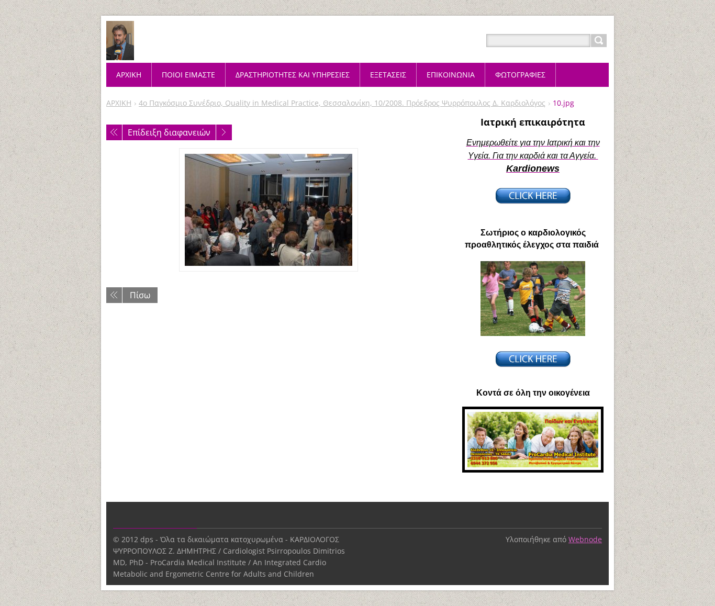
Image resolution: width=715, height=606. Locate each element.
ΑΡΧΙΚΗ (118, 103)
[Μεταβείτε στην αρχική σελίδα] (120, 53)
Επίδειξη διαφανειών (169, 132)
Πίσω (140, 295)
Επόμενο (224, 132)
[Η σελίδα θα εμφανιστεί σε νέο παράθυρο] (268, 210)
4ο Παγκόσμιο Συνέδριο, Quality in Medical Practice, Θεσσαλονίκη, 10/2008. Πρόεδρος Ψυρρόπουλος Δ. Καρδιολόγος (342, 103)
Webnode (585, 539)
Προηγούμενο (114, 132)
